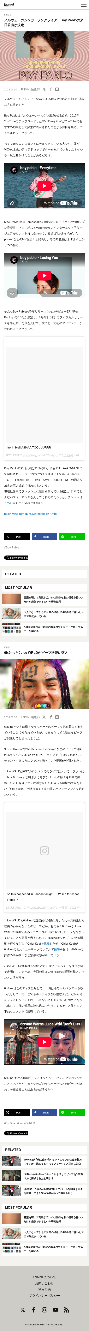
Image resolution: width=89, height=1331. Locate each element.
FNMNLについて (44, 1277)
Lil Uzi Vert (13, 907)
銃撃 (57, 949)
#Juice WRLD (26, 1123)
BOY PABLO (14, 455)
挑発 (47, 943)
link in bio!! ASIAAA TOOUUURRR (29, 447)
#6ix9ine (9, 1123)
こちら (8, 503)
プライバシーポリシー (44, 1295)
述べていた (76, 1078)
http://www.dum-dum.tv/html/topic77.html (30, 513)
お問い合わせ (44, 1283)
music (7, 14)
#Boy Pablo (11, 547)
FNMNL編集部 (30, 89)
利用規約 (44, 1289)
